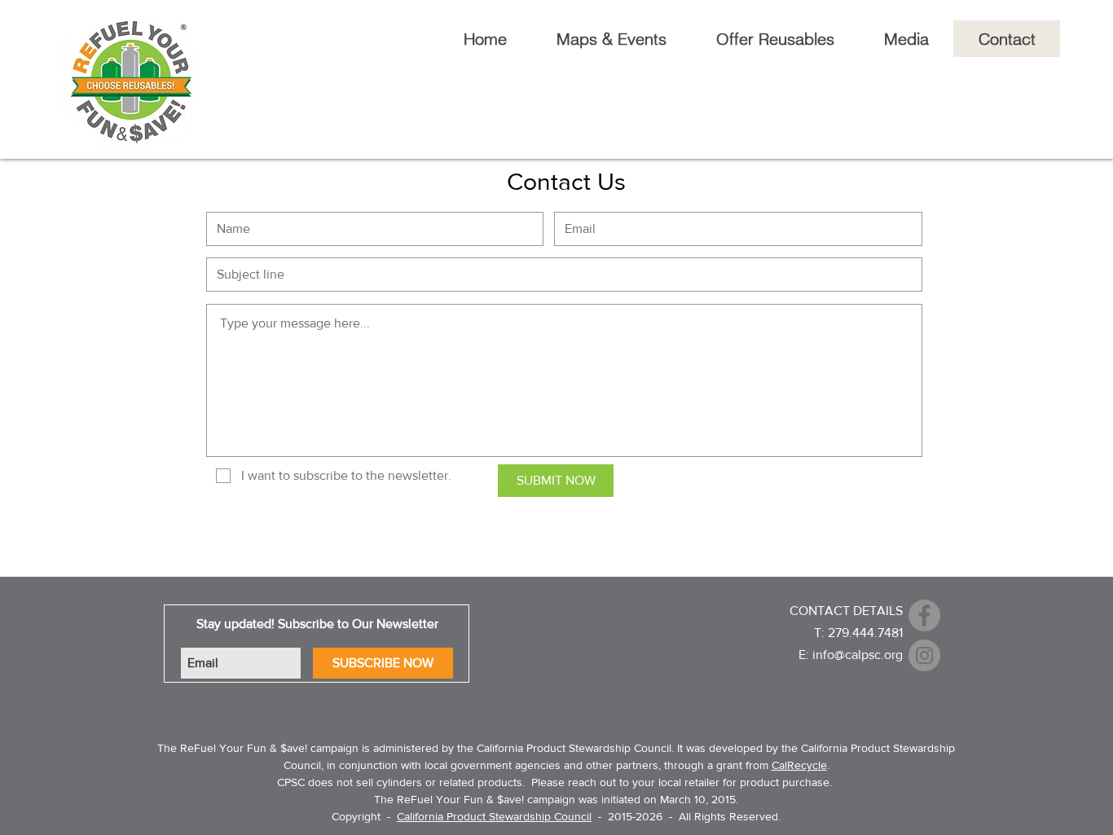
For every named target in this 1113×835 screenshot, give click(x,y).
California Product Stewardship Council (494, 816)
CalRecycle (799, 764)
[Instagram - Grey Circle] (924, 655)
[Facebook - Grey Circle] (924, 615)
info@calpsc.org (857, 654)
